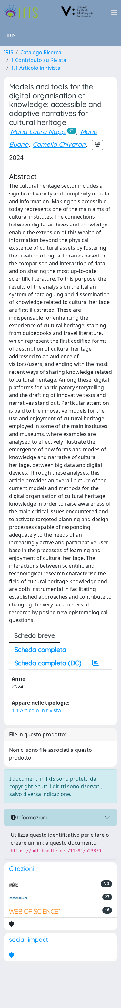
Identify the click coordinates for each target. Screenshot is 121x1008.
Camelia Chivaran (59, 144)
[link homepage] (23, 12)
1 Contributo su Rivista (38, 60)
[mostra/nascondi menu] (114, 12)
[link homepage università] (77, 12)
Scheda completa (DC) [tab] (48, 663)
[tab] (95, 663)
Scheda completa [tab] (40, 650)
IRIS (8, 52)
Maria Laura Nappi (38, 132)
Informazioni (31, 817)
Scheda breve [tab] (34, 635)
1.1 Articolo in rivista (35, 67)
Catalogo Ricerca (40, 52)
